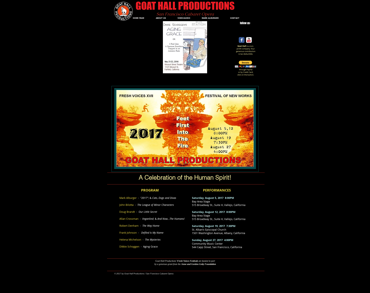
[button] (245, 64)
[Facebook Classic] (242, 40)
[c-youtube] (249, 40)
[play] (212, 71)
